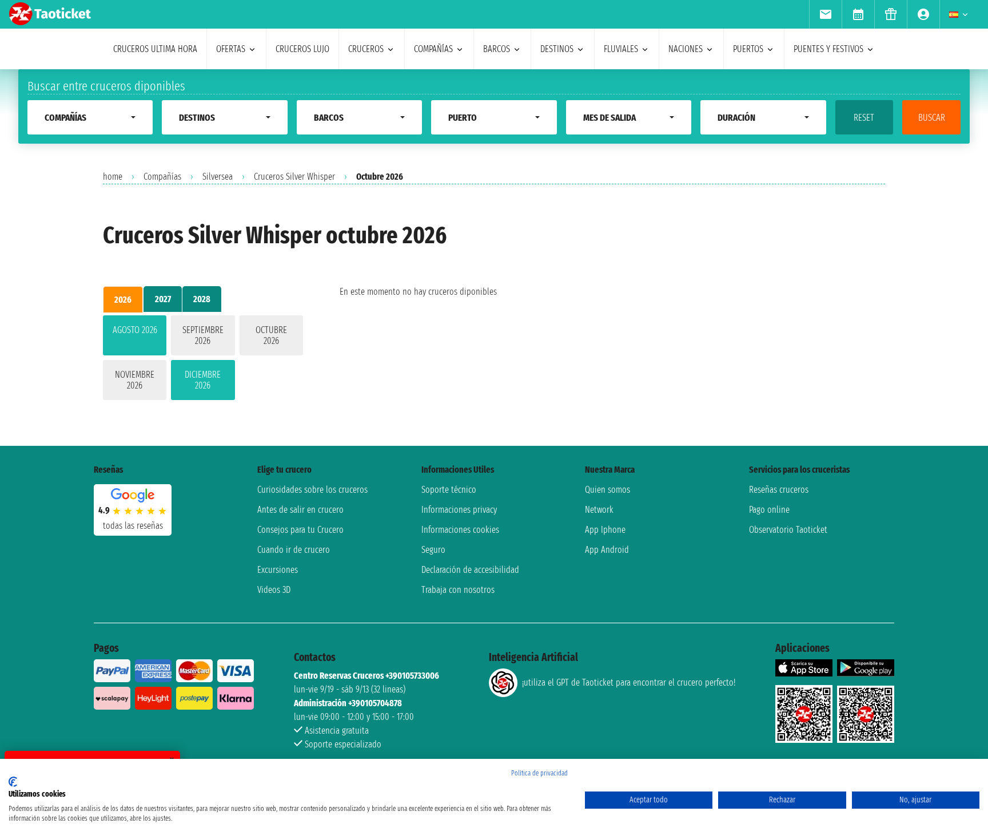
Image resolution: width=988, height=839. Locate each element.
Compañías (162, 176)
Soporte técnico (448, 489)
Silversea (217, 176)
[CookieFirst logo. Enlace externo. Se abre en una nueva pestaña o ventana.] (13, 782)
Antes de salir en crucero (300, 509)
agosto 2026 (135, 329)
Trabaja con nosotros (458, 589)
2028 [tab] (201, 299)
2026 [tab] (123, 299)
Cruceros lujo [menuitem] (302, 48)
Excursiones (277, 569)
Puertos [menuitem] (748, 48)
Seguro (433, 549)
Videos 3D (273, 589)
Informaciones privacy (459, 509)
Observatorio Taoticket (788, 529)
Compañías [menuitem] (433, 48)
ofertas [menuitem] (230, 48)
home (112, 176)
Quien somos (607, 489)
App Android (607, 549)
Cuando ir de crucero (293, 549)
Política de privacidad (539, 773)
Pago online (769, 509)
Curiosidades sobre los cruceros (312, 489)
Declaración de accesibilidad (470, 569)
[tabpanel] (203, 360)
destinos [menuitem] (556, 48)
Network (599, 509)
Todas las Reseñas (133, 525)
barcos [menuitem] (496, 48)
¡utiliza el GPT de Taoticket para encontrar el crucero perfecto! (628, 682)
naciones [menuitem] (685, 48)
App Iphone (605, 529)
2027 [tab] (163, 299)
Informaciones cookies (460, 529)
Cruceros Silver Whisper (294, 176)
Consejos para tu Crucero (300, 529)
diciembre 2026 (203, 380)
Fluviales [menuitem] (621, 48)
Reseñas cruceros (778, 489)
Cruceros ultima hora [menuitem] (155, 48)
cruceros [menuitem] (366, 48)
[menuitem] (825, 14)
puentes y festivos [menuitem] (828, 48)
